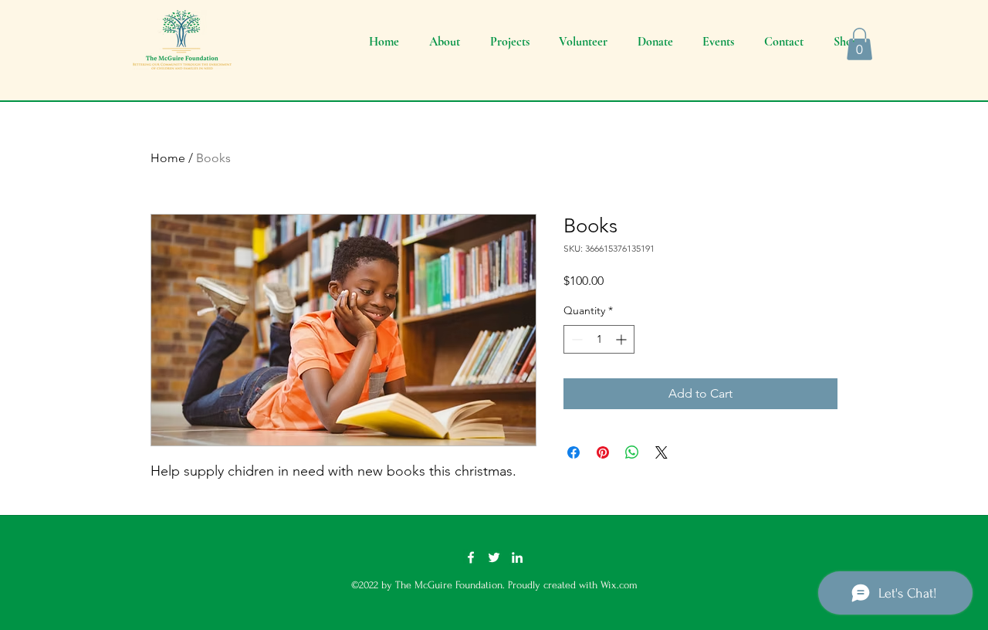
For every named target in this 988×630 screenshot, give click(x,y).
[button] (859, 44)
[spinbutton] (599, 339)
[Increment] (622, 339)
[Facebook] (471, 557)
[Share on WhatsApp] (632, 452)
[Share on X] (661, 452)
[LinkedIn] (517, 557)
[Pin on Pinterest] (603, 452)
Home (168, 158)
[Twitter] (494, 557)
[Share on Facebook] (573, 452)
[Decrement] (575, 339)
